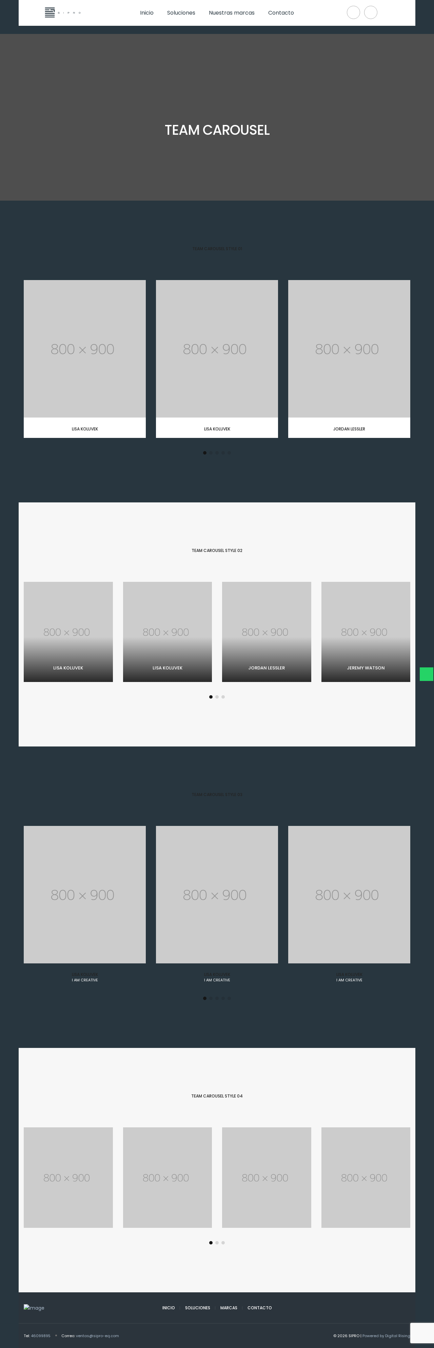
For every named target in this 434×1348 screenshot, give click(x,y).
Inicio (168, 1308)
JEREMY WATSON (366, 668)
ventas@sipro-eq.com (97, 1335)
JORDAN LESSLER (349, 429)
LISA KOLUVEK (85, 429)
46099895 (41, 1335)
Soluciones (197, 1308)
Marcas (228, 1308)
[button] (204, 453)
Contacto (260, 1308)
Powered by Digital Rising (386, 1335)
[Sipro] (61, 21)
